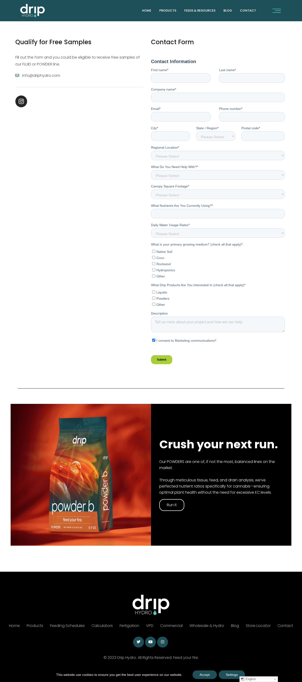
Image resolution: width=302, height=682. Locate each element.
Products (167, 10)
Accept (205, 675)
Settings (232, 675)
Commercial (171, 625)
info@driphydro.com (41, 75)
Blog (227, 10)
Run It (172, 505)
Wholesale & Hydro (206, 625)
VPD (149, 625)
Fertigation (129, 625)
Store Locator (258, 625)
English (250, 679)
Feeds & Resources (199, 10)
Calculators (102, 625)
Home (146, 10)
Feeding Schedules (67, 625)
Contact (285, 625)
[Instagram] (21, 101)
